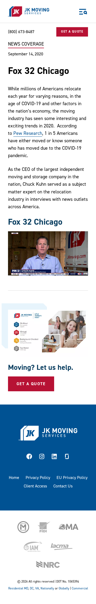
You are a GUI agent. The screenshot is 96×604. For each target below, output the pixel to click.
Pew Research (27, 133)
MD (26, 588)
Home (14, 477)
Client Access (35, 486)
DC (32, 588)
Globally (64, 588)
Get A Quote (72, 32)
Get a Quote (31, 384)
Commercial (80, 588)
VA (37, 588)
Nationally (47, 588)
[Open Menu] (83, 11)
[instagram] (42, 457)
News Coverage (26, 44)
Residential (15, 588)
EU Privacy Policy (72, 477)
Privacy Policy (38, 477)
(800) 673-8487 (21, 31)
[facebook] (29, 457)
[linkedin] (54, 457)
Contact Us (63, 486)
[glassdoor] (67, 457)
